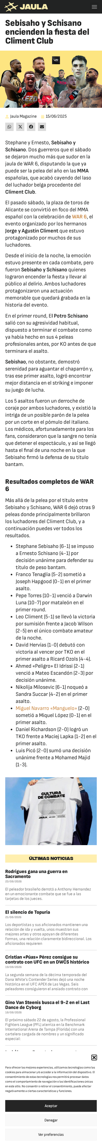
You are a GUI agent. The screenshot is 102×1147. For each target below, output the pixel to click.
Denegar (51, 1120)
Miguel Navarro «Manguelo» (46, 708)
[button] (94, 1057)
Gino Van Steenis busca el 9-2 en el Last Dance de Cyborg (47, 1005)
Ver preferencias (51, 1134)
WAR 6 (79, 216)
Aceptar (51, 1105)
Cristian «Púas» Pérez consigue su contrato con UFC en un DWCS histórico (47, 959)
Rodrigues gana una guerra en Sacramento (36, 874)
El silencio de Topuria (27, 912)
